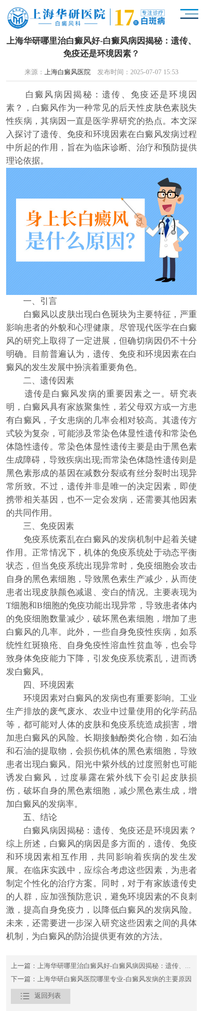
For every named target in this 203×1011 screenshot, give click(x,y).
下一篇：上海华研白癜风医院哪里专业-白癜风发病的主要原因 (101, 979)
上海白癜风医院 (67, 72)
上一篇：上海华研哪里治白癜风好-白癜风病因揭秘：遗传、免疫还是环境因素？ (101, 966)
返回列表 (40, 996)
